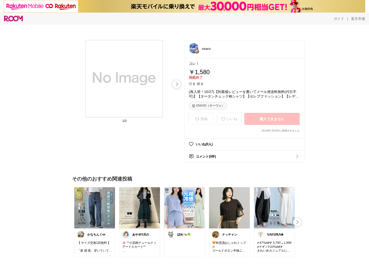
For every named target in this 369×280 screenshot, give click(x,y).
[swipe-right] (177, 84)
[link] (94, 207)
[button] (194, 48)
